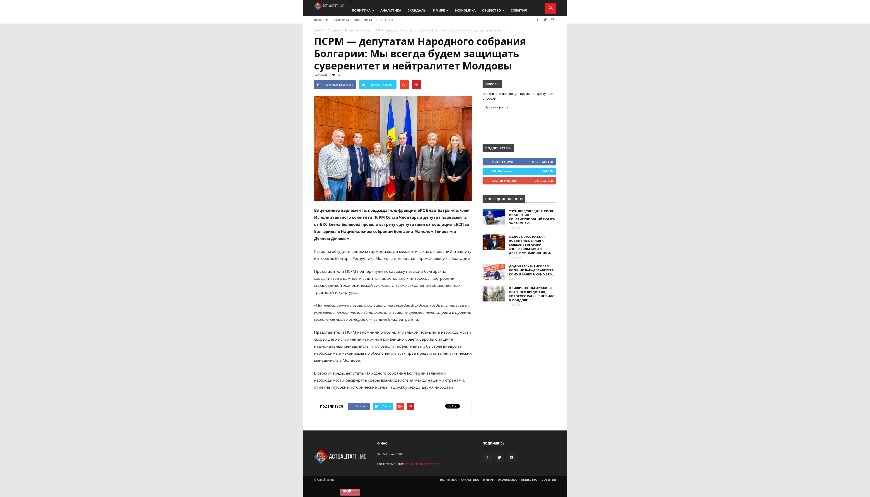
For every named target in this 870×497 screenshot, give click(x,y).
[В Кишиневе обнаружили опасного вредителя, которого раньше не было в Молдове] (494, 293)
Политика (361, 10)
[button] (550, 8)
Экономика (465, 10)
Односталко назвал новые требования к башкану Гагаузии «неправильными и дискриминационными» (530, 244)
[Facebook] (537, 19)
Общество (491, 10)
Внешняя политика (358, 30)
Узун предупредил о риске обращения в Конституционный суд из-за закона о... (532, 217)
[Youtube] (552, 19)
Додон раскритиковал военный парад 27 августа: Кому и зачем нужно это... (532, 270)
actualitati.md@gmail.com (421, 464)
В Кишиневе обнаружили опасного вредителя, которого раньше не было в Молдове (532, 294)
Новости (321, 20)
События (519, 10)
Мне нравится (542, 161)
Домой (319, 30)
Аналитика (390, 10)
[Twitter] (545, 19)
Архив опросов (496, 107)
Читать (547, 171)
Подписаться (543, 180)
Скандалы (417, 10)
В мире (439, 10)
